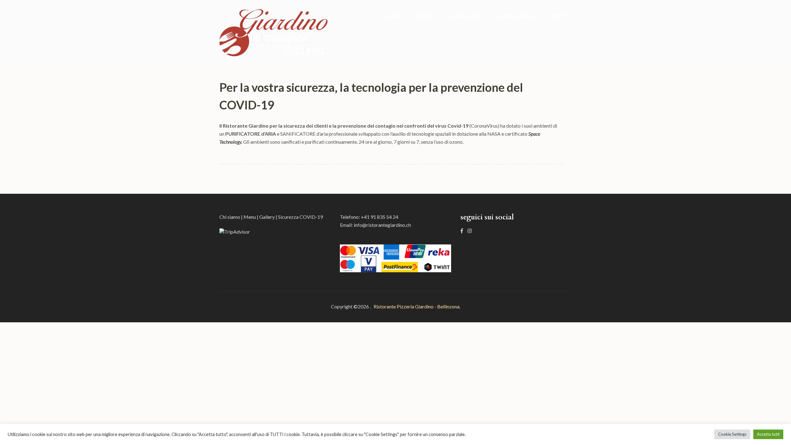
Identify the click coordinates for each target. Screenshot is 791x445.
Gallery (267, 217)
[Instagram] (469, 231)
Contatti (559, 16)
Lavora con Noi (514, 16)
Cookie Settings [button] (732, 434)
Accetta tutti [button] (768, 434)
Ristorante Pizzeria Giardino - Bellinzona (415, 306)
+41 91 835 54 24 (379, 217)
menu (424, 16)
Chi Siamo (392, 16)
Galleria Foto (463, 16)
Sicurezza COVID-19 (300, 217)
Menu (249, 217)
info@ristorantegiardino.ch (382, 225)
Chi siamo (229, 217)
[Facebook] (461, 231)
